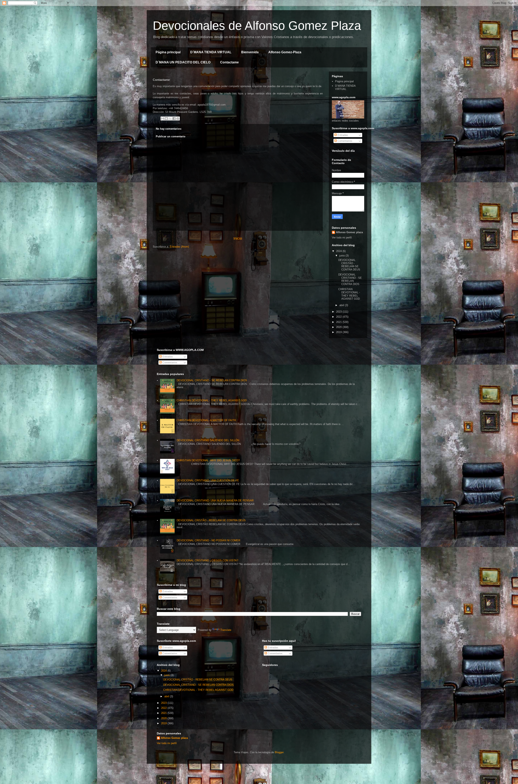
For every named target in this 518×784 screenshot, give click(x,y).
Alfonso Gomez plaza (349, 232)
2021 (339, 322)
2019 (339, 332)
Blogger (279, 752)
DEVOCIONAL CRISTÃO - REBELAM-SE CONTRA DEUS (349, 264)
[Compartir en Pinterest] (178, 118)
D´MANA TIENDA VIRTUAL (210, 52)
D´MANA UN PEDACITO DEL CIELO (183, 62)
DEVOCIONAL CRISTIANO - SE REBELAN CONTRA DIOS (350, 279)
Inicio (238, 238)
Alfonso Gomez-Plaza (284, 52)
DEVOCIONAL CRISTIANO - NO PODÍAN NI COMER (208, 540)
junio (342, 255)
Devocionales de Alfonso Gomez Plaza (257, 25)
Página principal (168, 52)
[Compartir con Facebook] (174, 118)
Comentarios (344, 140)
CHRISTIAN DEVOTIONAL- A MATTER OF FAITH (206, 420)
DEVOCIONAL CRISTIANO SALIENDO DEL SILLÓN (208, 440)
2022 (339, 316)
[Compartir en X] (170, 118)
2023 (339, 311)
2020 (339, 327)
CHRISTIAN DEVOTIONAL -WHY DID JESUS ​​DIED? (208, 460)
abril (342, 305)
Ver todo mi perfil (342, 237)
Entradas (342, 135)
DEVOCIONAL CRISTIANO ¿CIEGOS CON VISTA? (207, 560)
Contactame (229, 62)
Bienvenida (250, 52)
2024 (339, 251)
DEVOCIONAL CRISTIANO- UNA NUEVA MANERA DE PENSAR (215, 500)
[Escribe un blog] (166, 118)
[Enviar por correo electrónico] (162, 118)
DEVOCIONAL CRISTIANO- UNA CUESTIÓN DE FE (208, 480)
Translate (225, 629)
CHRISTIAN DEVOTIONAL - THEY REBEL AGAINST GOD (349, 294)
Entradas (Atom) (179, 246)
